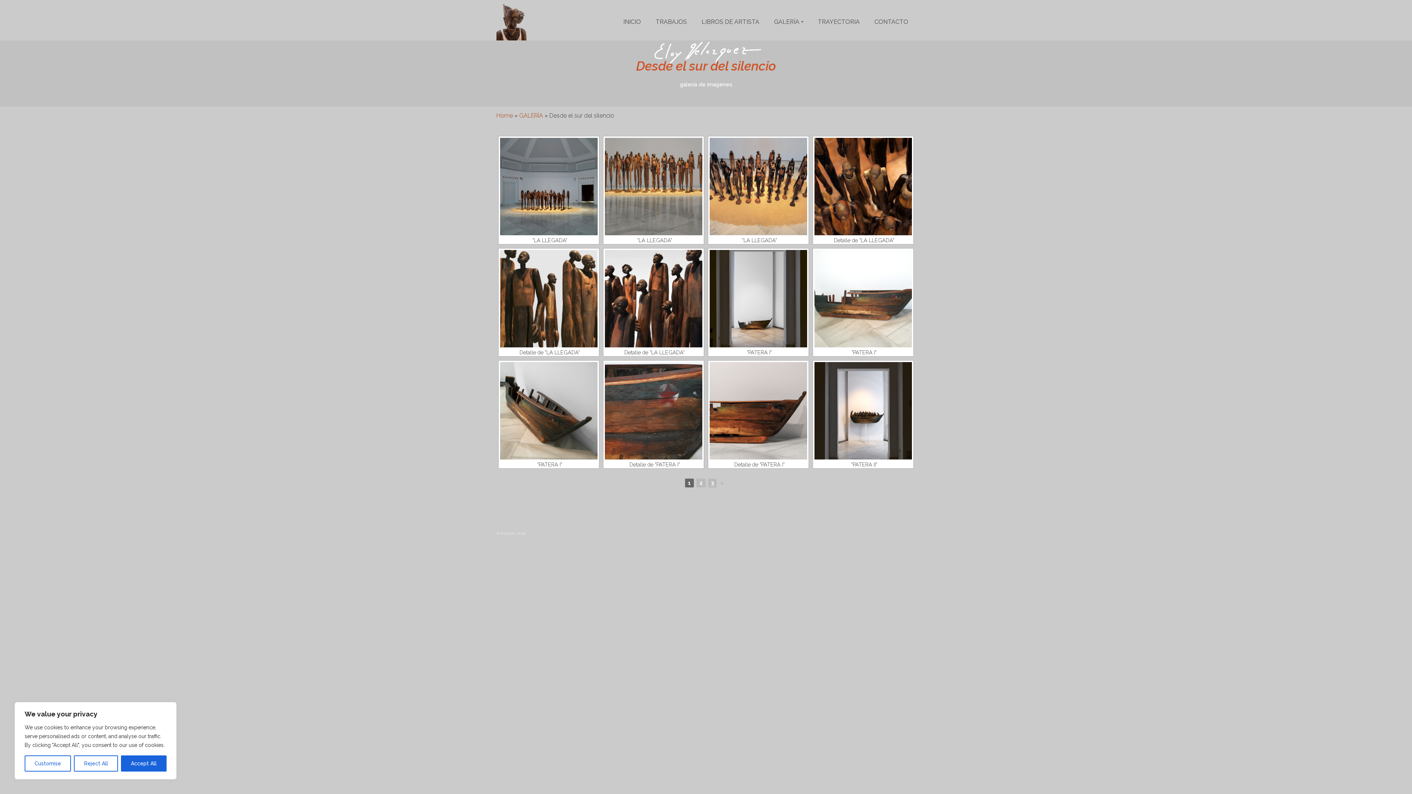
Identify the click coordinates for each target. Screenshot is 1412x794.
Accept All (144, 763)
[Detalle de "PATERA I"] (653, 410)
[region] (95, 740)
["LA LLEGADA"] (549, 186)
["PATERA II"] (863, 410)
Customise (48, 763)
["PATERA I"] (758, 298)
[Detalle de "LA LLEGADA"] (863, 186)
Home (504, 115)
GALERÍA (531, 115)
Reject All (96, 763)
